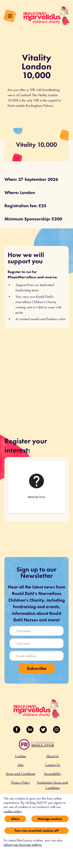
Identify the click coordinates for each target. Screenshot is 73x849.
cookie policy (13, 811)
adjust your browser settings (23, 844)
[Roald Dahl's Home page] (46, 17)
